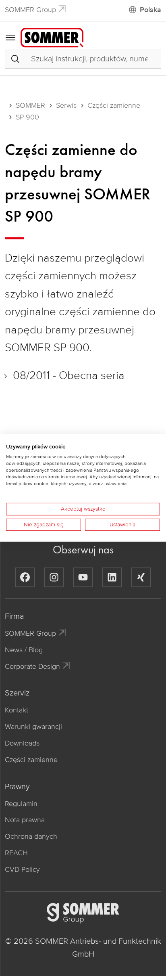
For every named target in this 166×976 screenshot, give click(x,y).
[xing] (141, 577)
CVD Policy (22, 869)
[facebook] (25, 577)
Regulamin (21, 803)
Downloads (22, 743)
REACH (16, 852)
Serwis (66, 105)
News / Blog (24, 649)
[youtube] (83, 577)
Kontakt (16, 710)
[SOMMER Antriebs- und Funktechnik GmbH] (52, 37)
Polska (150, 9)
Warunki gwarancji (33, 726)
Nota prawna (25, 819)
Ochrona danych (31, 836)
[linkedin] (112, 577)
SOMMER (30, 105)
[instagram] (54, 577)
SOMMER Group (30, 9)
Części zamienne (113, 105)
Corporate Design (32, 666)
